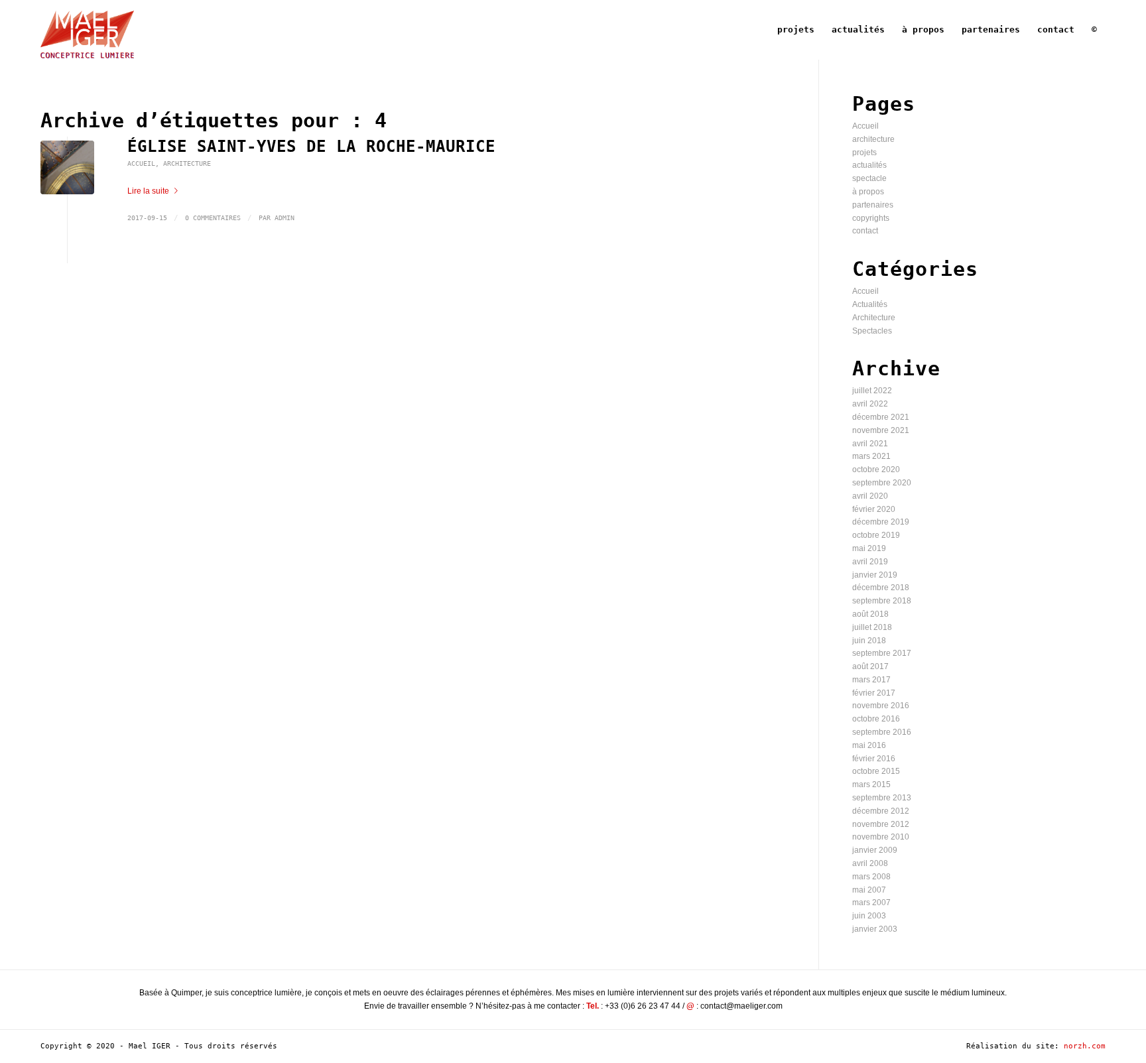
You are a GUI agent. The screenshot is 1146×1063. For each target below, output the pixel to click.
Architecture (187, 163)
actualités (869, 165)
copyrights (870, 218)
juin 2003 (869, 915)
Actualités (869, 304)
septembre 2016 (881, 732)
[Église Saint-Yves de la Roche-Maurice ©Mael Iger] (67, 167)
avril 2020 (870, 496)
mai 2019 (869, 548)
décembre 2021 (880, 417)
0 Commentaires (213, 217)
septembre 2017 (881, 653)
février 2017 (873, 693)
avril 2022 (870, 403)
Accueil (141, 163)
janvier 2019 (874, 575)
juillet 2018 (872, 627)
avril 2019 (870, 561)
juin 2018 (869, 640)
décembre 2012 (880, 811)
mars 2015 (871, 784)
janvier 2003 (874, 929)
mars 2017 (871, 679)
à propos (868, 191)
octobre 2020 (876, 469)
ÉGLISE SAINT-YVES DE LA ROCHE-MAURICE (311, 146)
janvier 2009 (874, 850)
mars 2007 (871, 902)
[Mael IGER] (87, 30)
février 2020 (873, 509)
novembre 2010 (880, 837)
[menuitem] (796, 30)
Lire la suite (148, 191)
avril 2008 (870, 863)
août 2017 (870, 666)
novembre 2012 (880, 824)
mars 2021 (871, 456)
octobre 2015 (876, 771)
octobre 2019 (876, 535)
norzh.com (1085, 1046)
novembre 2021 (880, 430)
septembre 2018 (881, 600)
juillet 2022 (872, 390)
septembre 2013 (881, 797)
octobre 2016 (876, 718)
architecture (873, 139)
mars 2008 (871, 876)
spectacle (869, 178)
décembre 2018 (880, 587)
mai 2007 (869, 890)
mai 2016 (869, 745)
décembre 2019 (880, 522)
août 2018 (870, 614)
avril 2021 (870, 443)
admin (284, 217)
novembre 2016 (880, 705)
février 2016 (873, 758)
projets (864, 152)
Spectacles (872, 331)
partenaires (872, 205)
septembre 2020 (881, 482)
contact (865, 230)
